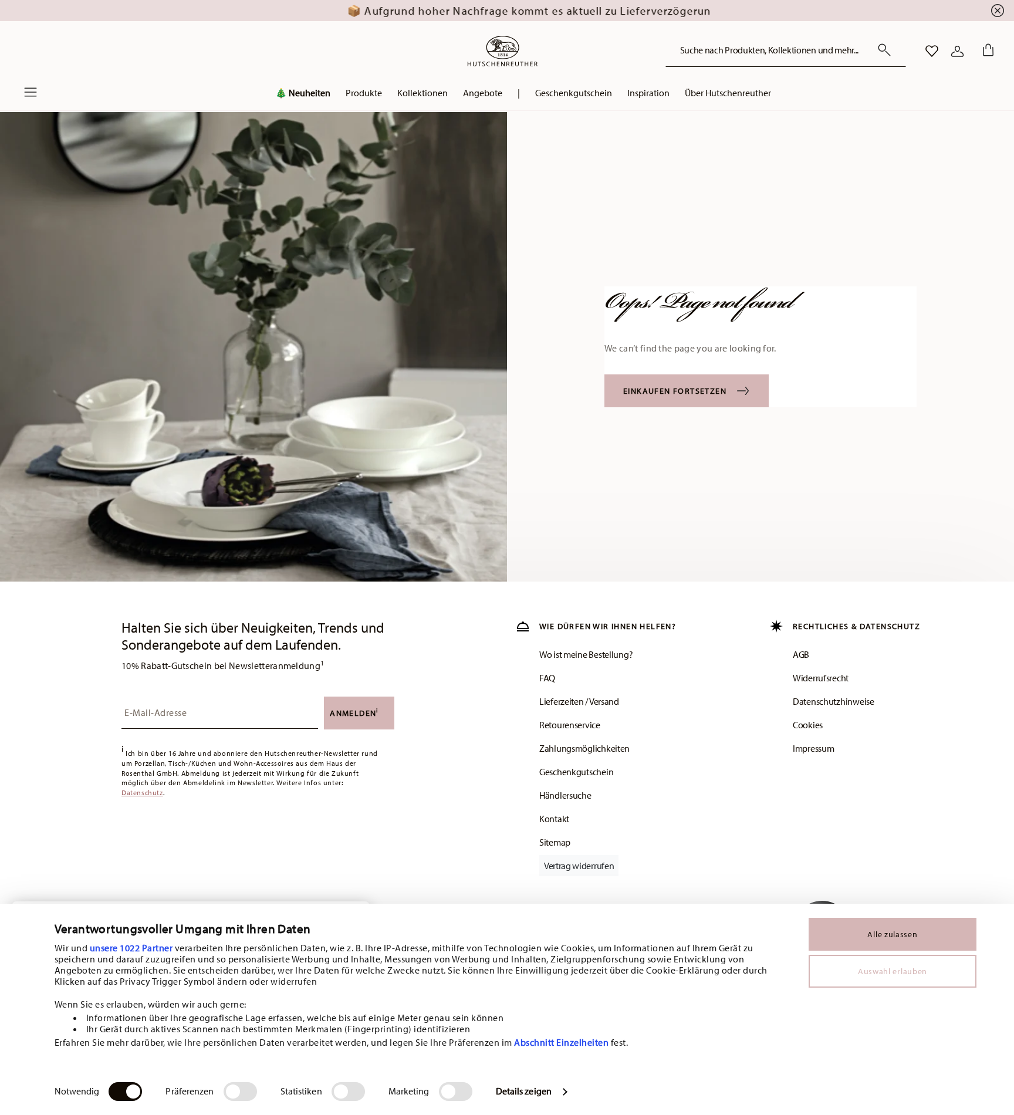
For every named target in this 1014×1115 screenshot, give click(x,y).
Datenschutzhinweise (833, 701)
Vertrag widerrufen (579, 865)
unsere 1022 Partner (131, 948)
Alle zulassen (892, 934)
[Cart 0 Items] (986, 51)
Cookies (808, 725)
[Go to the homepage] (502, 51)
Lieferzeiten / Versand (579, 701)
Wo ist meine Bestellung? (586, 654)
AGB (801, 654)
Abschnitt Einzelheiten (561, 1042)
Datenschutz (142, 792)
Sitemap (554, 842)
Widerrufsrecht (821, 678)
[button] (364, 95)
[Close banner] (998, 11)
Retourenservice (569, 725)
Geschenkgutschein (576, 772)
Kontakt (554, 819)
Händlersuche (565, 795)
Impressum (813, 748)
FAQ (547, 678)
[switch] (240, 1091)
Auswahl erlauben (892, 971)
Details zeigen (524, 1091)
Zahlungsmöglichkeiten (584, 748)
